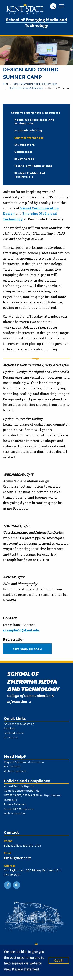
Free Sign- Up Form (27, 648)
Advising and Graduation (19, 723)
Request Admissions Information (24, 761)
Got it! (58, 960)
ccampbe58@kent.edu (21, 630)
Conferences (23, 151)
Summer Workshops (29, 137)
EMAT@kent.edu (17, 858)
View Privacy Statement (21, 968)
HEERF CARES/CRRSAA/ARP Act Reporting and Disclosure (32, 797)
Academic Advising (28, 130)
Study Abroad (24, 158)
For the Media (12, 766)
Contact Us (11, 737)
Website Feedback (15, 771)
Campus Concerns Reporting (21, 790)
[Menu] (61, 6)
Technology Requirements (33, 165)
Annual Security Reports (19, 786)
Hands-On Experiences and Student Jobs (34, 121)
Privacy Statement (15, 804)
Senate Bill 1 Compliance (19, 808)
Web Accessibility (15, 813)
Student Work (24, 144)
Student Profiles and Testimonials (29, 174)
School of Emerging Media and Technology (36, 22)
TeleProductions (14, 733)
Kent (5, 83)
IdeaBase (9, 728)
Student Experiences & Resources (26, 88)
